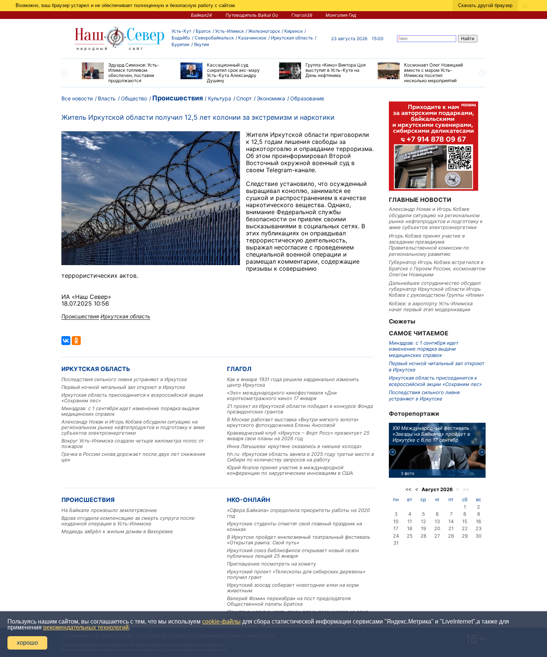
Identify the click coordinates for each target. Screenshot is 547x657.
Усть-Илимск (229, 31)
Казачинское (252, 38)
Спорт (244, 98)
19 (423, 528)
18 (409, 528)
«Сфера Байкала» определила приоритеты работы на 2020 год (298, 513)
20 (437, 528)
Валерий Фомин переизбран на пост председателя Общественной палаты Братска (289, 601)
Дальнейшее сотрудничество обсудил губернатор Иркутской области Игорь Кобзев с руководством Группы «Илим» (436, 289)
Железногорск (264, 31)
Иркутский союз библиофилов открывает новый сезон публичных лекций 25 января (293, 553)
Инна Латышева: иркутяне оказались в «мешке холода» (294, 446)
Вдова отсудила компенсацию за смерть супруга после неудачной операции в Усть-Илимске (128, 520)
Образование (307, 98)
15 (464, 521)
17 (395, 528)
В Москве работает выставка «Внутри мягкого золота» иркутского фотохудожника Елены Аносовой (293, 422)
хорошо (27, 643)
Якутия (201, 44)
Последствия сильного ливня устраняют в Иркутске (124, 379)
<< (409, 489)
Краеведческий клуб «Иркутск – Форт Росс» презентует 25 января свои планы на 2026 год (298, 435)
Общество (134, 98)
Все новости (77, 98)
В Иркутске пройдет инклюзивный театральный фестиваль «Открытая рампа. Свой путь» (298, 539)
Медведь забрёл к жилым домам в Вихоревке (117, 531)
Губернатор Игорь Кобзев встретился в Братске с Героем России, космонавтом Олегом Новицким (437, 268)
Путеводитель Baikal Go (251, 15)
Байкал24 (201, 15)
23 (479, 528)
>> (466, 489)
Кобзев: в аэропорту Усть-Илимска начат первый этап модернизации (431, 306)
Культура (219, 98)
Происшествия (177, 98)
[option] (125, 72)
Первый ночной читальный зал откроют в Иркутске (123, 387)
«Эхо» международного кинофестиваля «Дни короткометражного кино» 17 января (282, 395)
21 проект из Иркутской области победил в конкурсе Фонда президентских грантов (300, 409)
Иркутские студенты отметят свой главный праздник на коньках (294, 526)
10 (396, 521)
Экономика (271, 98)
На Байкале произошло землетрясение (109, 510)
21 (451, 528)
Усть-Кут (181, 31)
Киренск (293, 31)
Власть (107, 98)
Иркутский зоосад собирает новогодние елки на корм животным (293, 587)
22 (465, 528)
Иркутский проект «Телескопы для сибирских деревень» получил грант (296, 574)
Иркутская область (292, 38)
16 (478, 521)
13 (437, 521)
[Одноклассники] (76, 340)
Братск (203, 31)
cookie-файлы (221, 621)
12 (423, 521)
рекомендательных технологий (86, 627)
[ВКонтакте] (65, 340)
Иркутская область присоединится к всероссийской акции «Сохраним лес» (132, 397)
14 (451, 521)
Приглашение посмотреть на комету (271, 564)
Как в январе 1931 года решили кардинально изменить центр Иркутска (293, 382)
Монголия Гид (341, 15)
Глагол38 (301, 15)
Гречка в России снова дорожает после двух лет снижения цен (133, 457)
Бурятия (180, 44)
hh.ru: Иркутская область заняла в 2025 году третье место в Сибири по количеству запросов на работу (300, 457)
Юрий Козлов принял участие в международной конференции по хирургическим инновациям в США (290, 470)
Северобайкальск (214, 38)
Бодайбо (181, 38)
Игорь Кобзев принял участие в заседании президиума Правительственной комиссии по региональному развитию (429, 245)
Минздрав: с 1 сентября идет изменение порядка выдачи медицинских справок (130, 411)
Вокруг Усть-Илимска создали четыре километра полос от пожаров (132, 443)
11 (409, 521)
